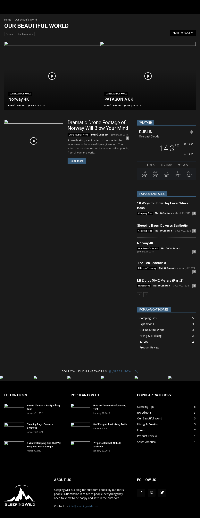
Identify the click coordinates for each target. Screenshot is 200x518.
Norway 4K (145, 243)
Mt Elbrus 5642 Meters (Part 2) (160, 280)
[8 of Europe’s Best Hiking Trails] (80, 429)
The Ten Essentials (151, 263)
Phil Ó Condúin (16, 105)
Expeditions (144, 285)
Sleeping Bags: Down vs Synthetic (162, 225)
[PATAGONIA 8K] (148, 83)
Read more (77, 160)
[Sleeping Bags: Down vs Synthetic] (14, 429)
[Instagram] (151, 492)
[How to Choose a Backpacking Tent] (14, 410)
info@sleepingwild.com (83, 506)
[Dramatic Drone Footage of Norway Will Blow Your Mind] (33, 141)
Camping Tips (145, 213)
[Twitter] (162, 492)
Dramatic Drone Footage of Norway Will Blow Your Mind (98, 125)
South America (25, 33)
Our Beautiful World (20, 94)
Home (7, 19)
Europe (9, 33)
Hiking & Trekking (147, 268)
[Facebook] (141, 492)
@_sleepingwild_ (123, 371)
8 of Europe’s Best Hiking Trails (110, 424)
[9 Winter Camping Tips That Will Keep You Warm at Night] (14, 448)
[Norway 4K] (52, 83)
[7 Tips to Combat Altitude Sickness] (80, 448)
